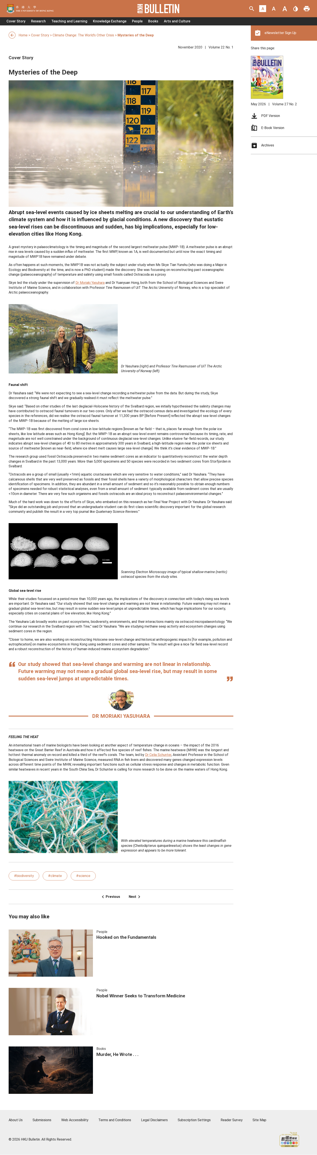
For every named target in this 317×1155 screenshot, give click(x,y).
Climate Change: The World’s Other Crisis (83, 35)
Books (153, 21)
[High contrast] (295, 8)
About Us (16, 1120)
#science (83, 876)
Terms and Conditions (114, 1120)
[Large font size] (284, 8)
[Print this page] (306, 8)
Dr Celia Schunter (158, 755)
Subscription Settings (194, 1120)
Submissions (42, 1120)
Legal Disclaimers (154, 1120)
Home (23, 35)
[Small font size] (262, 8)
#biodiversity (24, 876)
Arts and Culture (177, 21)
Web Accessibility (74, 1120)
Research (38, 21)
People (137, 21)
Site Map (259, 1120)
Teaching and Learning (69, 21)
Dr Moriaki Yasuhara (90, 283)
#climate (55, 876)
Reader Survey (232, 1120)
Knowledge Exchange (109, 21)
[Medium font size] (273, 8)
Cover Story (15, 21)
